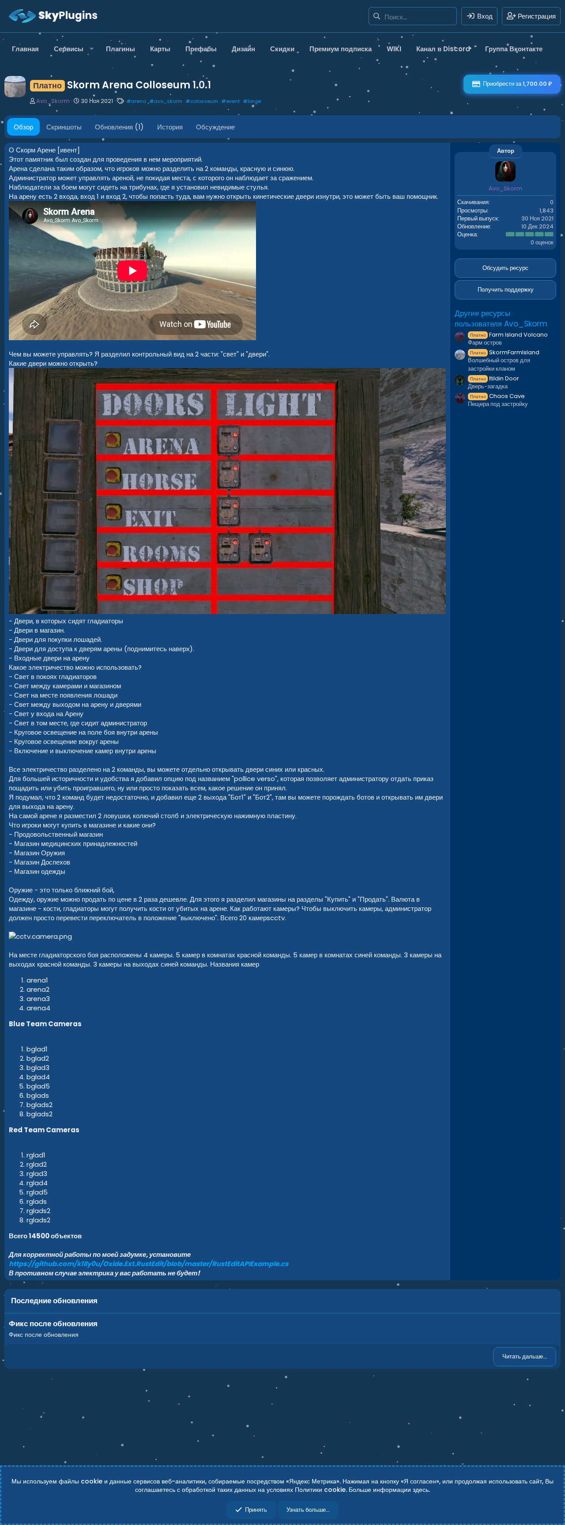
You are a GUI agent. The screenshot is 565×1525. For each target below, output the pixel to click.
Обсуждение (215, 127)
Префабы (201, 48)
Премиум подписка (340, 48)
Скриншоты (64, 127)
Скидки (282, 48)
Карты (160, 48)
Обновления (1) (119, 127)
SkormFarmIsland (504, 352)
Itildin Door (494, 378)
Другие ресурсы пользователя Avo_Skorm (501, 318)
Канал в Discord (443, 48)
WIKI (394, 48)
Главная (25, 48)
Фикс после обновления (53, 1323)
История (170, 127)
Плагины (120, 48)
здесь (421, 1489)
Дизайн (243, 48)
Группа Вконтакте (513, 48)
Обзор (23, 127)
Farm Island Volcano (509, 334)
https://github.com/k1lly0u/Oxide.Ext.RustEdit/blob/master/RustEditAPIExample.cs (148, 1263)
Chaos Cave (497, 395)
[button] (72, 48)
